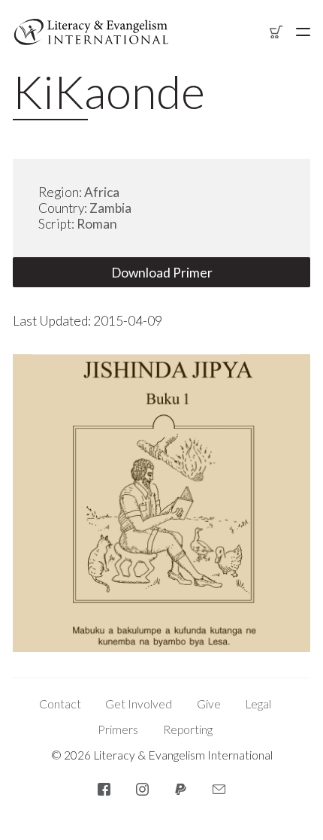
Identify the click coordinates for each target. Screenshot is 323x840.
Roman (97, 224)
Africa (101, 192)
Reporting (188, 729)
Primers (118, 729)
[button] (303, 32)
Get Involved (138, 704)
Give (209, 704)
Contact (60, 704)
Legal (258, 704)
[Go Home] (91, 32)
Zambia (110, 208)
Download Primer (162, 273)
